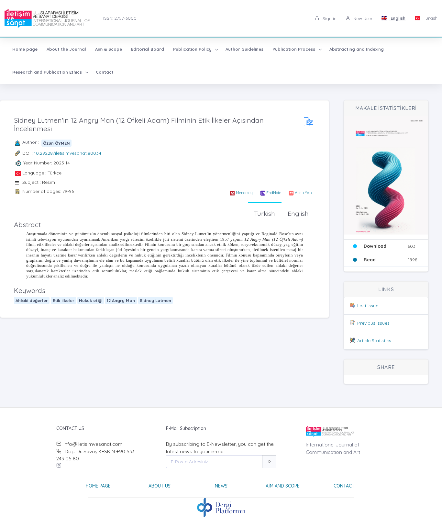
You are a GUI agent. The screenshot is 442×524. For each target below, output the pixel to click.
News (221, 486)
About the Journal (66, 49)
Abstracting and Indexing (356, 49)
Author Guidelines (244, 49)
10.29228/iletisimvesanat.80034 (67, 153)
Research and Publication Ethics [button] (47, 72)
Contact (105, 72)
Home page (25, 49)
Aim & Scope (108, 49)
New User (362, 18)
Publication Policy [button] (193, 49)
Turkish (430, 18)
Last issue (367, 306)
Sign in (329, 18)
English (397, 18)
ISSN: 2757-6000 (120, 18)
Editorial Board (147, 49)
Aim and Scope (283, 486)
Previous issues (373, 323)
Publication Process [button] (294, 49)
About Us (160, 486)
